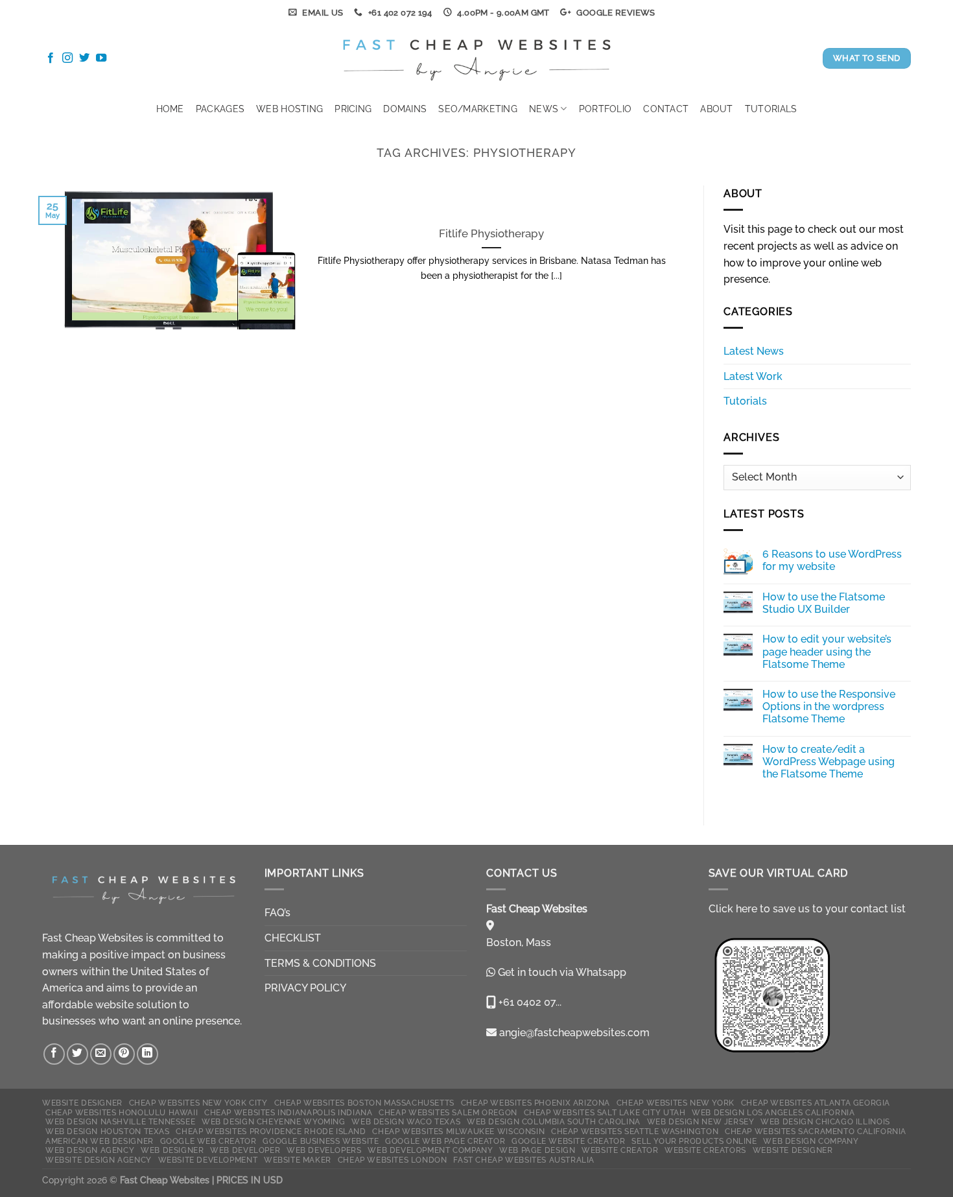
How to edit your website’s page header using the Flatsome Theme (826, 651)
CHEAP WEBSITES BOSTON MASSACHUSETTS (364, 1103)
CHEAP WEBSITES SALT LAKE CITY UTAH (605, 1112)
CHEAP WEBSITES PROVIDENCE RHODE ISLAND (271, 1131)
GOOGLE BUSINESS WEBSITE (321, 1141)
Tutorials (745, 401)
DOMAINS (405, 108)
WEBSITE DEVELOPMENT (208, 1160)
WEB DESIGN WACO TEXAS (405, 1121)
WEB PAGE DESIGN (537, 1150)
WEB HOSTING (289, 108)
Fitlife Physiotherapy (491, 233)
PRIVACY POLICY (305, 988)
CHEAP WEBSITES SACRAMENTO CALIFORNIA (815, 1131)
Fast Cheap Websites (92, 938)
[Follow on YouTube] (101, 58)
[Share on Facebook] (54, 1054)
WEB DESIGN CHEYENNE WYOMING (274, 1121)
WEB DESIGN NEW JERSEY (701, 1121)
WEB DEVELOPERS (324, 1150)
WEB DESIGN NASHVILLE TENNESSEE (120, 1121)
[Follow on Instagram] (67, 58)
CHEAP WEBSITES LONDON (392, 1160)
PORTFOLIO (605, 108)
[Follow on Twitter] (84, 58)
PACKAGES (220, 108)
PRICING (353, 108)
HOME (170, 108)
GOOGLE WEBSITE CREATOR (568, 1141)
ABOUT (716, 108)
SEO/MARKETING (477, 108)
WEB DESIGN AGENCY (89, 1150)
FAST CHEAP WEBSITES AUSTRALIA (523, 1160)
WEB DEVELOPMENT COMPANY (430, 1150)
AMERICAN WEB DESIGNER (99, 1141)
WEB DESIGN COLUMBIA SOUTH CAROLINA (554, 1121)
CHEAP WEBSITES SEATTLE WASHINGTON (634, 1131)
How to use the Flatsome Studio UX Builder (823, 603)
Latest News (754, 351)
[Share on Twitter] (77, 1054)
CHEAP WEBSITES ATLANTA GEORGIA (815, 1103)
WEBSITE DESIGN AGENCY (98, 1160)
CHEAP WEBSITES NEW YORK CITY (198, 1103)
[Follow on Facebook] (50, 58)
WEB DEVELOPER (245, 1150)
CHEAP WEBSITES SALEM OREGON (448, 1112)
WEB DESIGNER (172, 1150)
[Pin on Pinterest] (124, 1054)
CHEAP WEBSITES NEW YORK (676, 1103)
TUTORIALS (771, 108)
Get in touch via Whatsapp (562, 972)
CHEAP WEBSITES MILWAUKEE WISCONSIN (458, 1131)
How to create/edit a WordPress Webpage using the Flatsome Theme (828, 761)
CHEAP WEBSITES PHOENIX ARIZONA (535, 1103)
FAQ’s (277, 913)
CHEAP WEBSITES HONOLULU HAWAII (121, 1112)
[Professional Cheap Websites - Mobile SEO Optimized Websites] (477, 58)
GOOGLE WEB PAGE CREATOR (445, 1141)
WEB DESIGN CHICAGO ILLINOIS (825, 1121)
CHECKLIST (293, 938)
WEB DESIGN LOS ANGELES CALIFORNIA (773, 1112)
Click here (733, 909)
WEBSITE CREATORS (705, 1150)
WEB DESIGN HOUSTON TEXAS (107, 1131)
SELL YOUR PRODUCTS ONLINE (694, 1141)
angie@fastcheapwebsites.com (573, 1032)
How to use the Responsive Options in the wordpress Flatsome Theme (828, 706)
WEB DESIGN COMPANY (810, 1141)
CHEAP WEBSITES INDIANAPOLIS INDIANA (288, 1112)
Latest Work (753, 376)
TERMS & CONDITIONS (320, 963)
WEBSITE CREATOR (620, 1150)
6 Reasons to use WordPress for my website (832, 560)
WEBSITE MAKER (297, 1160)
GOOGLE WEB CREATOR (208, 1141)
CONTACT (665, 108)
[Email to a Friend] (101, 1054)
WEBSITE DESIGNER (82, 1103)
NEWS (543, 108)
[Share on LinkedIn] (147, 1054)
